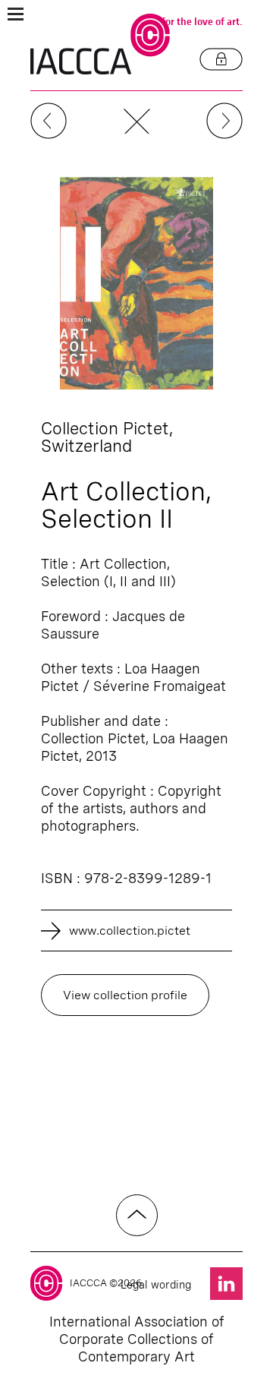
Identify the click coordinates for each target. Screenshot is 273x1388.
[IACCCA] (100, 44)
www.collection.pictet (129, 930)
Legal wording (156, 1285)
